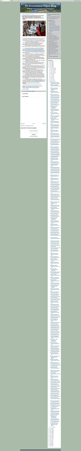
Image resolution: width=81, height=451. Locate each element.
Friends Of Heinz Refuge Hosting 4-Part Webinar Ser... (54, 131)
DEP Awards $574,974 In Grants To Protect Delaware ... (55, 398)
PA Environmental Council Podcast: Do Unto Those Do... (54, 263)
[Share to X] (25, 89)
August (51, 73)
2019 (50, 431)
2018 (50, 432)
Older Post (44, 123)
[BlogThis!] (24, 89)
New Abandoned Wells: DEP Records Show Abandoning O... (55, 172)
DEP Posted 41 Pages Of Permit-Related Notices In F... (54, 144)
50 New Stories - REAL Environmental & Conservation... (54, 340)
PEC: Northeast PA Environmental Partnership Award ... (54, 408)
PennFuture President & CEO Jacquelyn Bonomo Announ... (55, 203)
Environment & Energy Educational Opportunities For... (54, 113)
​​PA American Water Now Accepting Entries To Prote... (54, 320)
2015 (50, 436)
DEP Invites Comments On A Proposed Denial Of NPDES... (55, 357)
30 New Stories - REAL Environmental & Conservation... (54, 107)
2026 (50, 61)
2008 (50, 445)
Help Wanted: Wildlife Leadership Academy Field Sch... (54, 266)
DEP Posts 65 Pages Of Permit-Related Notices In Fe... (54, 251)
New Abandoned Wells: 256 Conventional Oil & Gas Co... (54, 176)
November (52, 69)
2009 (50, 444)
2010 (50, 443)
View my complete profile (53, 56)
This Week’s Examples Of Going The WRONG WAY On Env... (54, 110)
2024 (50, 64)
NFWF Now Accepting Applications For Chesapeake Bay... (53, 416)
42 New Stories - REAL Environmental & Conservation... (54, 218)
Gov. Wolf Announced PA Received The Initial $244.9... (54, 424)
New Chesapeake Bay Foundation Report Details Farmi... (54, 312)
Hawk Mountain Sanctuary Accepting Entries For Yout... (54, 165)
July (51, 74)
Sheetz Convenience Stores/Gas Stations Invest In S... (55, 275)
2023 (50, 65)
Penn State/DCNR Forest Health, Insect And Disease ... (55, 238)
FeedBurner (36, 136)
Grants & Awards (52, 23)
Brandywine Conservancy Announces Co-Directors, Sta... (54, 302)
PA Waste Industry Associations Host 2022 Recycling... (54, 119)
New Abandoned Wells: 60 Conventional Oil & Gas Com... (54, 179)
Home (34, 123)
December (52, 68)
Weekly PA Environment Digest (54, 28)
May (51, 77)
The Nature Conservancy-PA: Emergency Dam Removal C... (54, 136)
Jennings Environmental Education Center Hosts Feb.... (54, 254)
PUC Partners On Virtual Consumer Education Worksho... (54, 89)
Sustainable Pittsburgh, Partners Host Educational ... (54, 368)
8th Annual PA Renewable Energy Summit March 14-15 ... (55, 235)
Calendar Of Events (52, 24)
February (51, 81)
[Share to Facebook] (26, 89)
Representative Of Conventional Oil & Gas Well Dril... (55, 373)
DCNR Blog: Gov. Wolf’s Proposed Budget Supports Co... (55, 360)
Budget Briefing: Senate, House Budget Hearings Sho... (54, 159)
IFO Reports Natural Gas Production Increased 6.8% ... (55, 199)
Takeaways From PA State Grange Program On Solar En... (54, 289)
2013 (50, 439)
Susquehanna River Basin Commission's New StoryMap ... (54, 286)
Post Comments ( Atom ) (29, 125)
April (51, 78)
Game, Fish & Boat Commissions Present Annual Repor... (54, 269)
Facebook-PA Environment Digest (54, 27)
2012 (50, 440)
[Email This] (23, 89)
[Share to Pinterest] (28, 89)
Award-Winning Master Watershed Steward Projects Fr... (55, 191)
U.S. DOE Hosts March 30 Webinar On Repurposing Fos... (54, 128)
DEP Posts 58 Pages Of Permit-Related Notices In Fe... (54, 353)
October (51, 70)
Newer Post (23, 123)
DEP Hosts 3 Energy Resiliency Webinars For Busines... (54, 259)
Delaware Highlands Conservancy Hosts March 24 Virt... (54, 280)
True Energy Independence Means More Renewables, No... (54, 122)
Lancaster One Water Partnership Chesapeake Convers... (54, 208)
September (52, 72)
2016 (50, 435)
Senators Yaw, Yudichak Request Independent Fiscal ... (55, 85)
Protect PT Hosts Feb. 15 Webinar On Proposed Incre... (54, 377)
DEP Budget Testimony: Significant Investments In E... (54, 92)
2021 (50, 428)
